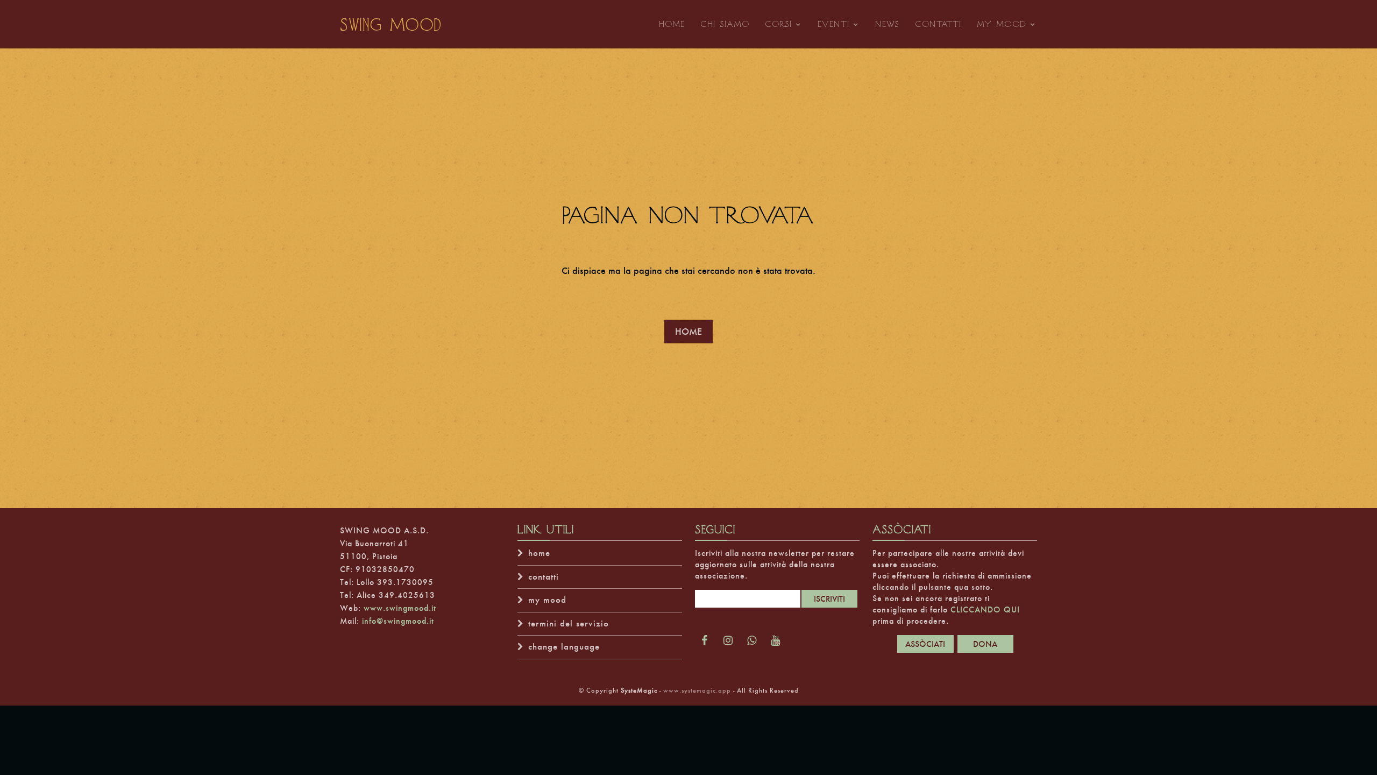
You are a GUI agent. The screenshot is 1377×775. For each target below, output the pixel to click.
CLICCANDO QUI (985, 609)
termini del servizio (568, 623)
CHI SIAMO (725, 24)
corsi (778, 24)
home (539, 553)
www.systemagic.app (697, 690)
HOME (672, 24)
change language (564, 646)
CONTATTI (938, 24)
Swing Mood (391, 24)
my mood (1002, 24)
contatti (543, 576)
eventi (834, 24)
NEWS (887, 24)
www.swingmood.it (400, 608)
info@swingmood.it (398, 621)
